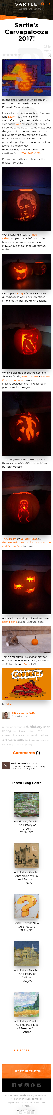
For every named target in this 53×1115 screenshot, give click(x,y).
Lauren (12, 117)
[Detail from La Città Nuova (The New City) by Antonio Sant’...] (26, 866)
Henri (25, 376)
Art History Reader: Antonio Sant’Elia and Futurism (26, 876)
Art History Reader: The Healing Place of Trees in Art (26, 1025)
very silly (16, 740)
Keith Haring (9, 622)
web (18, 124)
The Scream (9, 539)
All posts (21, 1050)
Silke (9, 704)
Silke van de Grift (23, 713)
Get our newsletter (27, 1071)
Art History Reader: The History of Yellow (26, 974)
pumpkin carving (12, 727)
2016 (37, 153)
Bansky (19, 293)
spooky (28, 744)
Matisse (33, 376)
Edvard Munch (29, 539)
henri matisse (39, 735)
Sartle (26, 4)
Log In (43, 4)
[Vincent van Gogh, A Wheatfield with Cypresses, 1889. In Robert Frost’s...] (26, 1015)
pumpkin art (19, 731)
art (4, 740)
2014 (23, 153)
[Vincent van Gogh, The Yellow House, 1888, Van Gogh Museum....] (26, 964)
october (32, 731)
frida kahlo (21, 735)
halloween (32, 740)
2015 (30, 153)
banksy (18, 744)
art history (32, 727)
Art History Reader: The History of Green (26, 825)
